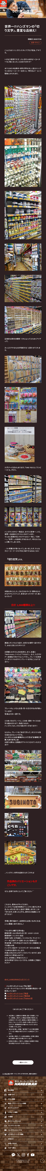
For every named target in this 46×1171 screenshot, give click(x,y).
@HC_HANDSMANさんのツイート (17, 980)
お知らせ (11, 1139)
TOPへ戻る (12, 1148)
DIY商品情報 (6, 1074)
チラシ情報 (11, 1099)
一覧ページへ (23, 1062)
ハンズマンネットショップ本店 (17, 994)
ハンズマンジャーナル (15, 1130)
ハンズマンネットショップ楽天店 (18, 996)
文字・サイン (35, 43)
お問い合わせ (12, 1143)
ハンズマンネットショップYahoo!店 (19, 998)
